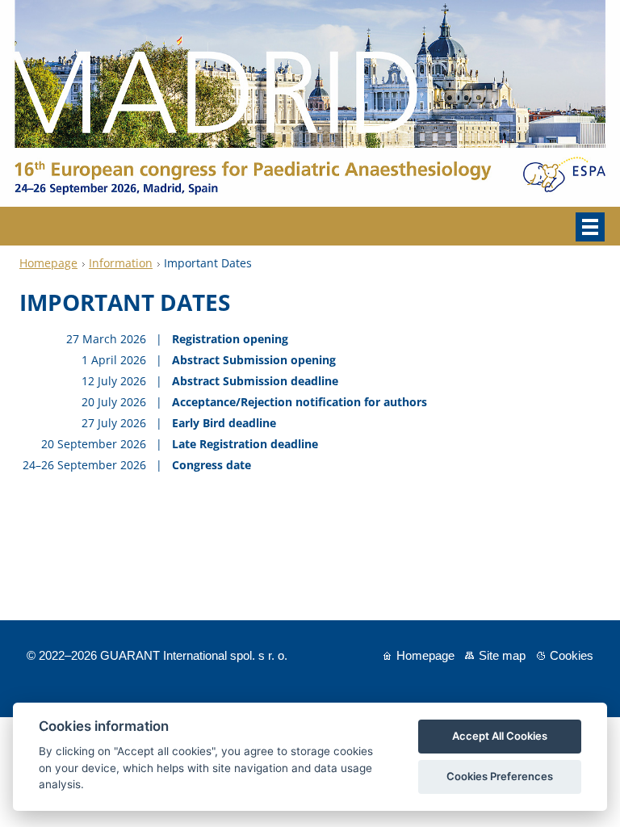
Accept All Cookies (499, 735)
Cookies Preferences (499, 776)
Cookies (571, 655)
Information (121, 263)
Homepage (48, 263)
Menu (590, 226)
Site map (502, 655)
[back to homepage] (310, 202)
